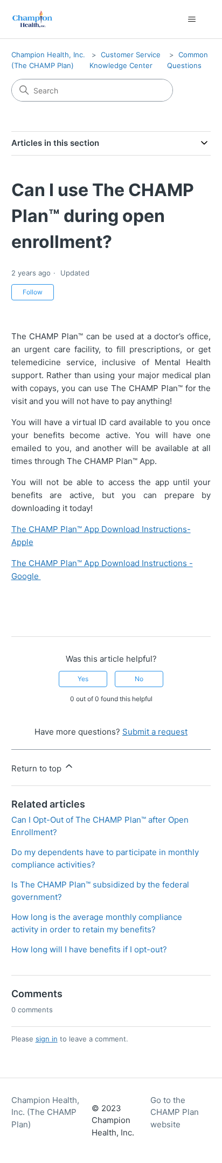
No (139, 679)
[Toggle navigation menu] (191, 19)
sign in (47, 1038)
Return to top (37, 768)
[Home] (32, 19)
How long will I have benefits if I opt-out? (89, 949)
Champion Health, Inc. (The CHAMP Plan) (45, 1112)
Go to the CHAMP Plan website (174, 1112)
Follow (33, 292)
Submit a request (155, 732)
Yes (83, 679)
